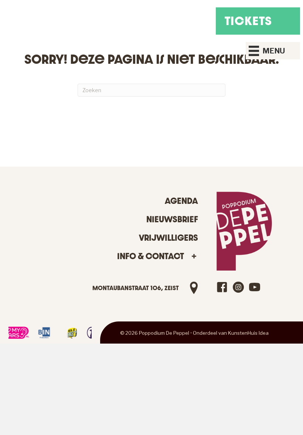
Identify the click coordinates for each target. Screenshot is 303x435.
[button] (194, 256)
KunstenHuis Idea (248, 333)
